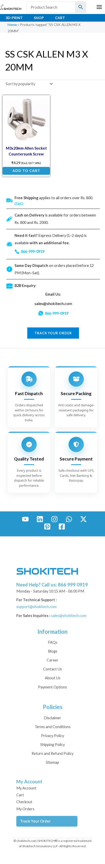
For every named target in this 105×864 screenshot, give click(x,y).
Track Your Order (35, 821)
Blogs (52, 651)
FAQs (52, 642)
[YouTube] (25, 519)
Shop (39, 18)
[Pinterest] (47, 526)
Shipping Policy (52, 744)
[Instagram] (54, 519)
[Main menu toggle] (99, 7)
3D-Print (14, 18)
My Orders (25, 809)
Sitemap (52, 762)
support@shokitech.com (36, 606)
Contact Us (52, 669)
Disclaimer (52, 718)
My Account (26, 788)
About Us (52, 678)
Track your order (53, 333)
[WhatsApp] (68, 519)
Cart (60, 18)
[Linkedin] (39, 519)
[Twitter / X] (83, 519)
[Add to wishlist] (42, 103)
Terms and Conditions (53, 727)
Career (52, 660)
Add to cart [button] (26, 170)
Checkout (24, 802)
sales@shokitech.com (53, 303)
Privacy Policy (52, 735)
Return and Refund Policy (52, 753)
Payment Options (52, 687)
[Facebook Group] (61, 526)
